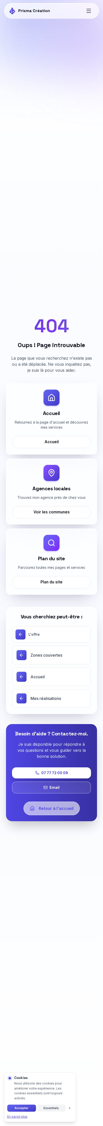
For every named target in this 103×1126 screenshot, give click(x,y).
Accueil (51, 441)
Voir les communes (52, 512)
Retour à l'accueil (56, 808)
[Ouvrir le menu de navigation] (89, 11)
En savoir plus (17, 1116)
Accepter (21, 1108)
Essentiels (51, 1108)
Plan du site (51, 582)
